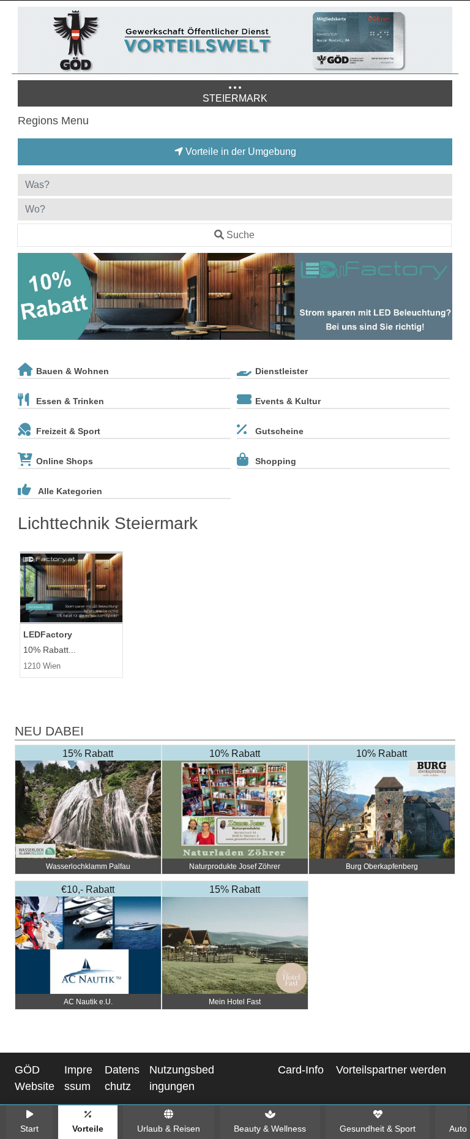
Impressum (78, 1078)
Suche (240, 235)
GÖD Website (34, 1078)
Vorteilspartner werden (391, 1070)
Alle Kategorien (70, 491)
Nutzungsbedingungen (181, 1078)
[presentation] (29, 299)
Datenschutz (122, 1078)
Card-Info (301, 1070)
